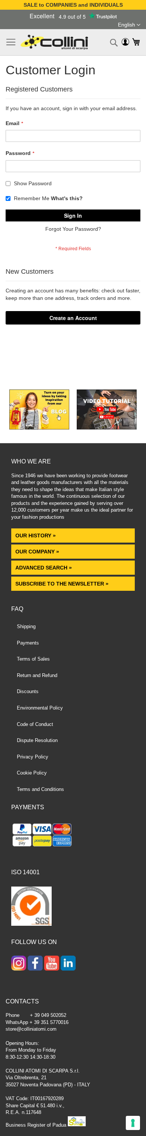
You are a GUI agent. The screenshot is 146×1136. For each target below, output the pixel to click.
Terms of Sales (33, 659)
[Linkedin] (68, 964)
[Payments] (73, 836)
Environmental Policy (40, 708)
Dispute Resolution (37, 740)
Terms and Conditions (40, 789)
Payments (28, 643)
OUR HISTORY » (35, 535)
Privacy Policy (32, 757)
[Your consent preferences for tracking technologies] (133, 1123)
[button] (129, 25)
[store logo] (54, 42)
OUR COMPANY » (38, 552)
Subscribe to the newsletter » (62, 584)
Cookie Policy (32, 773)
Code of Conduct (35, 724)
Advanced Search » (44, 568)
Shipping (26, 626)
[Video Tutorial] (107, 428)
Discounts (28, 691)
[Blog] (39, 428)
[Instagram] (18, 964)
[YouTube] (51, 964)
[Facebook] (35, 964)
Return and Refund (37, 675)
